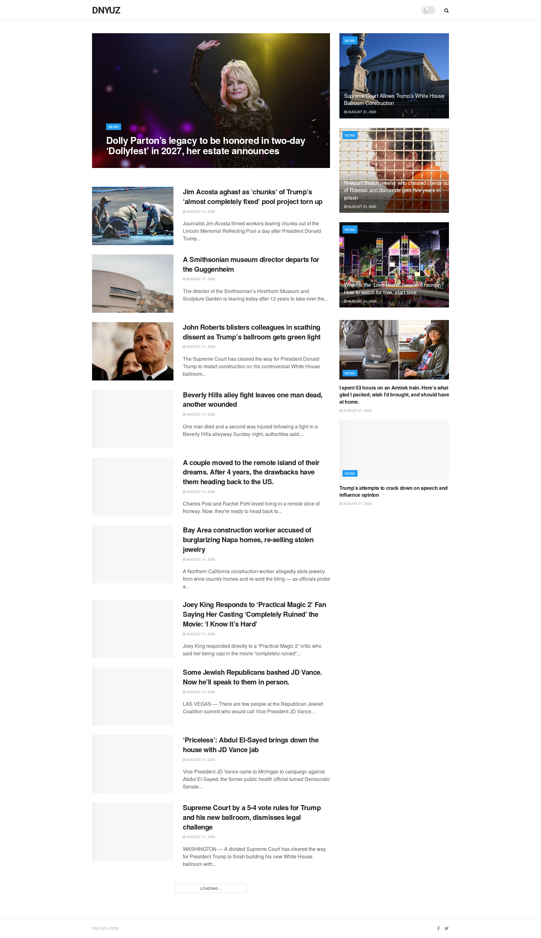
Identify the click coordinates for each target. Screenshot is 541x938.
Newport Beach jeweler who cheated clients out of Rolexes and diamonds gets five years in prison (397, 190)
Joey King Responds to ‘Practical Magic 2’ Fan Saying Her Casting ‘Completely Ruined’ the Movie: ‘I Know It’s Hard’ (254, 614)
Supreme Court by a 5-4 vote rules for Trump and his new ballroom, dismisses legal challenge (252, 817)
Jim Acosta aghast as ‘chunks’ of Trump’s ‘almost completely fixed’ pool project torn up (252, 196)
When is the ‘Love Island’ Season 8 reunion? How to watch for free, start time (393, 288)
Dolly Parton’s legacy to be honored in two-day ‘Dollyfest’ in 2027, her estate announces (205, 145)
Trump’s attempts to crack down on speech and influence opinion (393, 491)
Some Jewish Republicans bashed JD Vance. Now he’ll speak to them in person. (252, 677)
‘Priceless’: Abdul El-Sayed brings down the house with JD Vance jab (250, 744)
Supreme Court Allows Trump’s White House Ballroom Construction (394, 99)
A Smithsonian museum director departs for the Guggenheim (251, 264)
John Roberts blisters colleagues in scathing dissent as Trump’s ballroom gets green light (252, 332)
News (113, 126)
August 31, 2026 (123, 162)
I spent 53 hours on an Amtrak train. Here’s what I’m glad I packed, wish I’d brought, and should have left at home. (398, 394)
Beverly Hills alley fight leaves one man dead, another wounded (252, 399)
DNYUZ (106, 10)
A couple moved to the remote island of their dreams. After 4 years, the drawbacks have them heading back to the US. (251, 472)
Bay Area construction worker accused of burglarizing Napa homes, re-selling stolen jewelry (248, 539)
